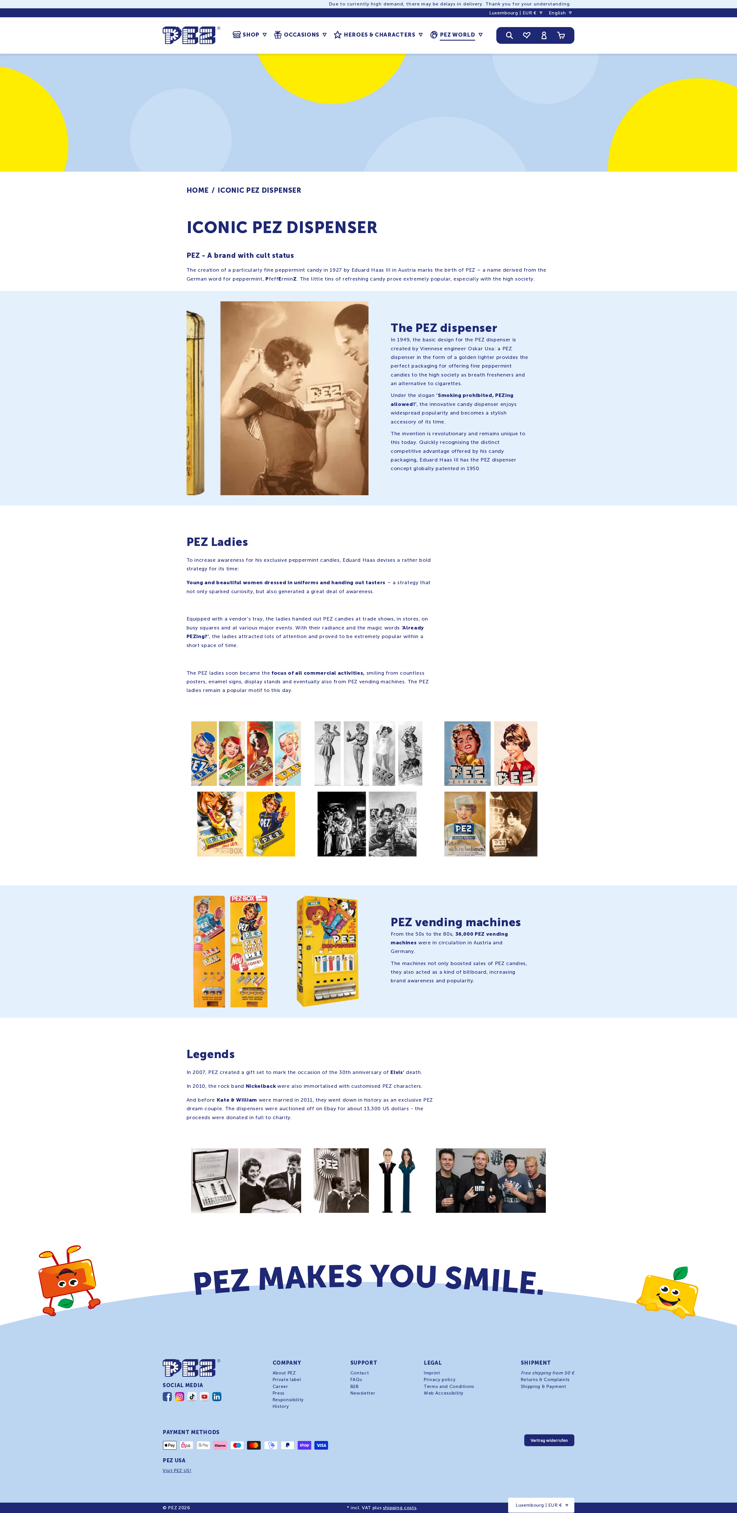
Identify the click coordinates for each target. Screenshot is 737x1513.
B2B (354, 1386)
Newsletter (362, 1392)
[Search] (509, 35)
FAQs (356, 1379)
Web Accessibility (444, 1392)
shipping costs (399, 1507)
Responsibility (288, 1399)
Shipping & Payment (543, 1386)
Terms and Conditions (449, 1386)
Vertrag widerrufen (549, 1440)
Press (278, 1392)
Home (198, 190)
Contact (359, 1373)
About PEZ (284, 1373)
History (281, 1406)
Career (280, 1386)
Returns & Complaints (545, 1379)
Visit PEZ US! (177, 1470)
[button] (249, 35)
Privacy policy (439, 1379)
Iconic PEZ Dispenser (259, 190)
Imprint (432, 1373)
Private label (287, 1379)
